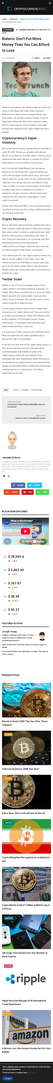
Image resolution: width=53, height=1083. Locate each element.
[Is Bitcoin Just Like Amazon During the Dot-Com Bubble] (26, 1044)
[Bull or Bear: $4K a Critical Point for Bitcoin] (26, 809)
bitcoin (16, 390)
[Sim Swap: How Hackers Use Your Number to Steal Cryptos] (26, 948)
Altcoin (8, 966)
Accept (7, 1078)
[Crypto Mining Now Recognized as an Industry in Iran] (26, 853)
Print (48, 58)
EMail (37, 58)
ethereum (25, 390)
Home (4, 19)
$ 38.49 (13, 596)
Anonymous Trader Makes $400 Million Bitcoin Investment (26, 404)
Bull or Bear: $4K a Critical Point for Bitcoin (23, 813)
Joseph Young (9, 631)
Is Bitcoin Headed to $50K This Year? (20, 769)
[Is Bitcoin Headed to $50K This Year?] (26, 764)
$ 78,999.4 (16, 557)
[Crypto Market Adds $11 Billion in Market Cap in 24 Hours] (26, 900)
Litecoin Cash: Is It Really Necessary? (30, 417)
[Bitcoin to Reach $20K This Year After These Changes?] (26, 717)
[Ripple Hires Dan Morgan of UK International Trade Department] (26, 996)
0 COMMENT (9, 58)
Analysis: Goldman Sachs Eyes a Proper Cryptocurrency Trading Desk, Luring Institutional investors (18, 638)
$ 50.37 (13, 610)
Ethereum (14, 19)
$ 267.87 (14, 583)
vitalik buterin (36, 390)
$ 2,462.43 (16, 570)
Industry (8, 823)
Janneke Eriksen (27, 30)
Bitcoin (8, 686)
